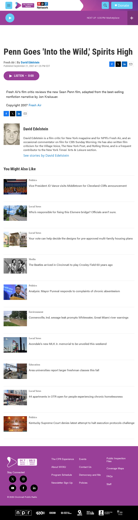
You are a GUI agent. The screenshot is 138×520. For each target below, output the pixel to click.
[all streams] (132, 18)
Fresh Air (35, 105)
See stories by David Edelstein (46, 155)
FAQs (110, 476)
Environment (36, 312)
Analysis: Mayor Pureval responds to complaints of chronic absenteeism (74, 291)
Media (32, 259)
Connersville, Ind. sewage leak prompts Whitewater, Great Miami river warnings (78, 317)
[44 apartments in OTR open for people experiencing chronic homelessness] (15, 397)
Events (82, 459)
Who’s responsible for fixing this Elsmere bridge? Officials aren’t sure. (73, 212)
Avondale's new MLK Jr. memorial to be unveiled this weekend (68, 344)
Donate (123, 5)
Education (34, 364)
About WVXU (58, 467)
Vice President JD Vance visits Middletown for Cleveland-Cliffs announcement (78, 186)
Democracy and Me (90, 474)
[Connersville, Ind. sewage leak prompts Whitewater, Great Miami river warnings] (15, 318)
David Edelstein (30, 62)
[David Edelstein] (12, 134)
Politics (33, 180)
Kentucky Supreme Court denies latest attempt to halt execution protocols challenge (81, 423)
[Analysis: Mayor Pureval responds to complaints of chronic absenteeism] (15, 292)
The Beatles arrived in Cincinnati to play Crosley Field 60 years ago (71, 265)
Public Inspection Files (116, 460)
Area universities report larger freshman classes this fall (64, 370)
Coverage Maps (115, 468)
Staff (109, 484)
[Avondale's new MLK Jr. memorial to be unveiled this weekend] (15, 345)
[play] (10, 18)
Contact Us (85, 467)
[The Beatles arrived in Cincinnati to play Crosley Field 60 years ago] (15, 266)
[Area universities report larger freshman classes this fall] (15, 371)
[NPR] (23, 513)
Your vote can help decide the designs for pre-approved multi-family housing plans (81, 238)
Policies (83, 482)
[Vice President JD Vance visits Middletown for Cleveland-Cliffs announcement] (15, 186)
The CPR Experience (62, 459)
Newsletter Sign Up (62, 482)
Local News (35, 206)
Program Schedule (61, 474)
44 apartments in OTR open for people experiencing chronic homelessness (76, 396)
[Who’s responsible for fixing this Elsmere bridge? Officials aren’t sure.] (15, 213)
